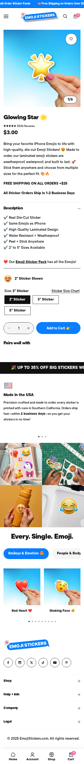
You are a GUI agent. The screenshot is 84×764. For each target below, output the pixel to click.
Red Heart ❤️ (22, 611)
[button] (45, 436)
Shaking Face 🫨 (62, 611)
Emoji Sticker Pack (31, 262)
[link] (21, 464)
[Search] (65, 16)
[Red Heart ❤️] (22, 586)
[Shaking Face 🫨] (62, 586)
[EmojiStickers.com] (39, 16)
